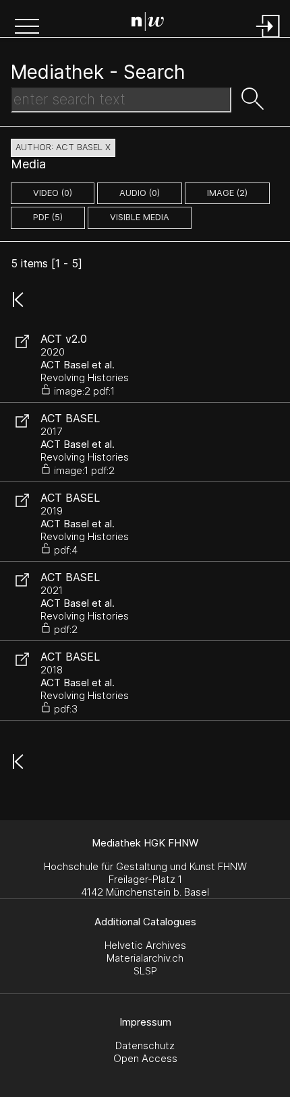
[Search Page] (148, 23)
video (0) (52, 193)
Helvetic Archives (145, 945)
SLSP (145, 970)
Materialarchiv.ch (145, 958)
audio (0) (139, 193)
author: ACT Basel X (63, 147)
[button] (27, 27)
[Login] (268, 38)
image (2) (227, 193)
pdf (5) (48, 217)
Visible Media (139, 217)
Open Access (145, 1058)
